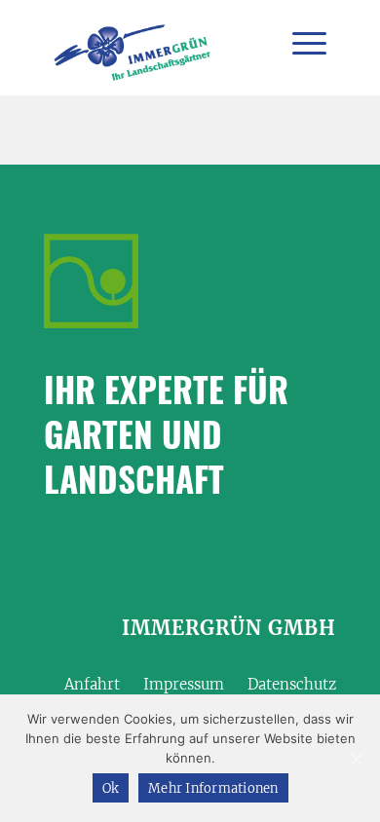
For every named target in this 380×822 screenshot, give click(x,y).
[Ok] (355, 758)
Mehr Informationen (213, 788)
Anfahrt (92, 684)
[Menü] (299, 44)
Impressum (183, 684)
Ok (111, 788)
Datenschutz (291, 684)
